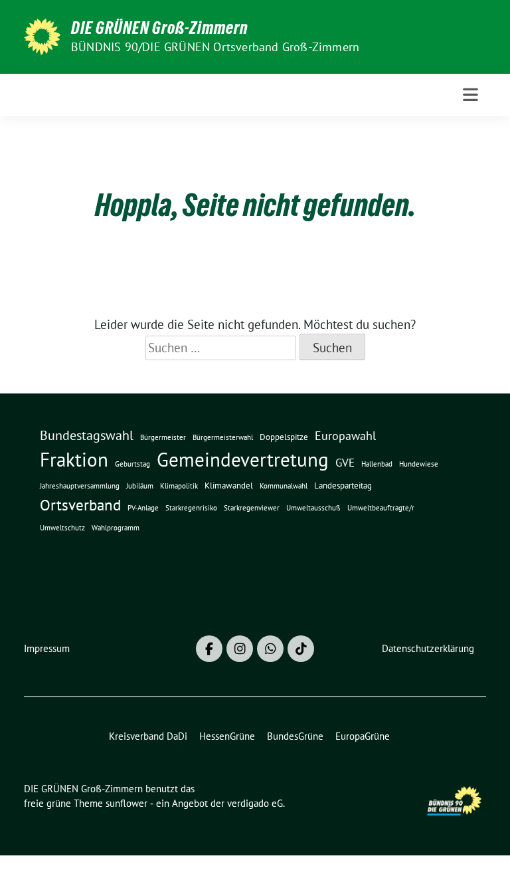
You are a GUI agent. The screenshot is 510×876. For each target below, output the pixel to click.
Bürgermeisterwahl (223, 437)
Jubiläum (139, 486)
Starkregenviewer (252, 507)
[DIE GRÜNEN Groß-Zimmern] (42, 35)
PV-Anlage (143, 507)
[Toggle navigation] (470, 94)
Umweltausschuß (313, 507)
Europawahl (345, 435)
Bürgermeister (163, 437)
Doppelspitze (284, 437)
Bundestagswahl (86, 435)
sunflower (126, 803)
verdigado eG (255, 803)
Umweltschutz (62, 527)
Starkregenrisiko (191, 507)
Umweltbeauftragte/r (380, 507)
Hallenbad (376, 464)
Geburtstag (132, 464)
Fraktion (74, 459)
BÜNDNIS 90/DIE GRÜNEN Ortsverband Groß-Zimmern (215, 47)
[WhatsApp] (270, 648)
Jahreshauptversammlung (80, 486)
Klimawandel (229, 485)
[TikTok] (301, 648)
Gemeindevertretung (243, 459)
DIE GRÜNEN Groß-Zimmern (159, 28)
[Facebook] (209, 648)
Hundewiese (418, 464)
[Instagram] (239, 648)
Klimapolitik (179, 486)
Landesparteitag (343, 485)
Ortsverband (80, 504)
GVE (345, 462)
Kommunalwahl (283, 486)
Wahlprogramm (115, 527)
